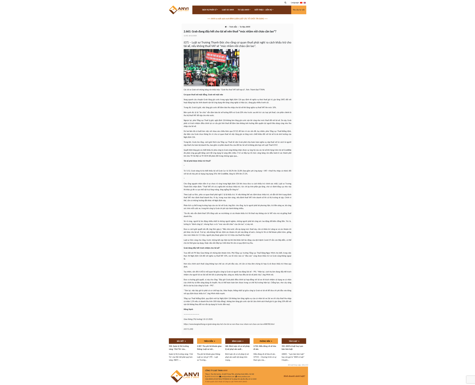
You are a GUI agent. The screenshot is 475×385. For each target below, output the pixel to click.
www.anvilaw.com (243, 376)
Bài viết (180, 341)
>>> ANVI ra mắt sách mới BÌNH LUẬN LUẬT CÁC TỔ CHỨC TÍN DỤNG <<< (237, 19)
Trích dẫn (233, 27)
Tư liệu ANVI (245, 27)
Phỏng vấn (265, 341)
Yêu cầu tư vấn (299, 10)
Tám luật (293, 341)
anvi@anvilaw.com (228, 376)
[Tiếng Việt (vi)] (301, 3)
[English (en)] (305, 3)
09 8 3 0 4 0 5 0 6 (213, 376)
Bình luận (237, 341)
